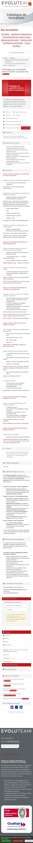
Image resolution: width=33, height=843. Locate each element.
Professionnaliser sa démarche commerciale (13, 679)
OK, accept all (6, 841)
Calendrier (7, 635)
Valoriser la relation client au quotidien (12, 693)
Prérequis (17, 115)
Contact (7, 638)
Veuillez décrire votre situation (12, 602)
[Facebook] (12, 707)
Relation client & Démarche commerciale (16, 60)
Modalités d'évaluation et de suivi (13, 121)
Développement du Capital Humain (16, 37)
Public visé (8, 112)
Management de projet (10, 40)
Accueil (5, 58)
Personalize (29, 841)
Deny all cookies (18, 841)
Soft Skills (5, 34)
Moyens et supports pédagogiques (13, 124)
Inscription (26, 128)
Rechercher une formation (17, 52)
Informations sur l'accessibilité (12, 128)
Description (8, 115)
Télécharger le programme (11, 664)
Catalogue (12, 58)
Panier (6, 642)
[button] (30, 4)
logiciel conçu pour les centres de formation (16, 712)
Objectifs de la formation (21, 112)
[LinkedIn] (20, 707)
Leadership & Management (21, 34)
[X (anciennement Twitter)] (16, 707)
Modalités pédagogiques (11, 118)
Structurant (8, 62)
